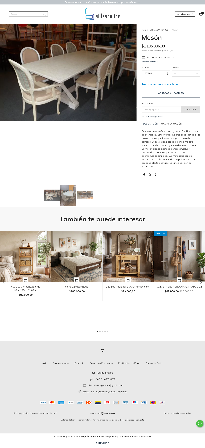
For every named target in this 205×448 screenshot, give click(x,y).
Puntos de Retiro (154, 363)
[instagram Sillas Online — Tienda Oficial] (102, 351)
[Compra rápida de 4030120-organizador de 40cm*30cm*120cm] (25, 279)
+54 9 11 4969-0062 (104, 379)
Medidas (145, 68)
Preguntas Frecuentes (101, 363)
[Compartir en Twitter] (150, 174)
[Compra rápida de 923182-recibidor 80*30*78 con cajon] (128, 279)
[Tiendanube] (102, 414)
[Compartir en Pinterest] (156, 174)
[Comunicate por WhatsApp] (199, 423)
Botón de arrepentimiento (132, 420)
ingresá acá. (111, 420)
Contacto (79, 363)
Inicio (144, 30)
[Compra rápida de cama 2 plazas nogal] (77, 279)
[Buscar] (44, 14)
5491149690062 (105, 373)
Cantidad (176, 68)
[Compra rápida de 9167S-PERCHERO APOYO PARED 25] (179, 279)
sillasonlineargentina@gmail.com (105, 385)
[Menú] (5, 14)
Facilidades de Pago (129, 363)
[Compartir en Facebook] (144, 174)
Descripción (150, 123)
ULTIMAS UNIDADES (159, 30)
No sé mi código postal (153, 116)
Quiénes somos (61, 363)
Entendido (102, 443)
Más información (171, 123)
